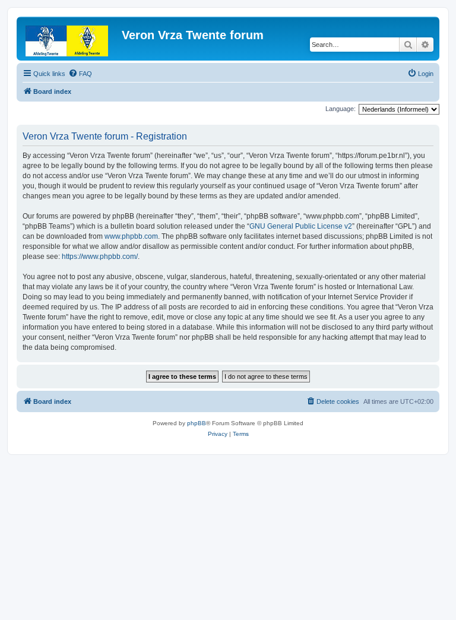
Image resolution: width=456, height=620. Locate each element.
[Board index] (71, 39)
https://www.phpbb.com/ (100, 256)
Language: (340, 108)
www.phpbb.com (131, 236)
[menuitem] (80, 74)
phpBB (196, 423)
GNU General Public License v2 (300, 226)
